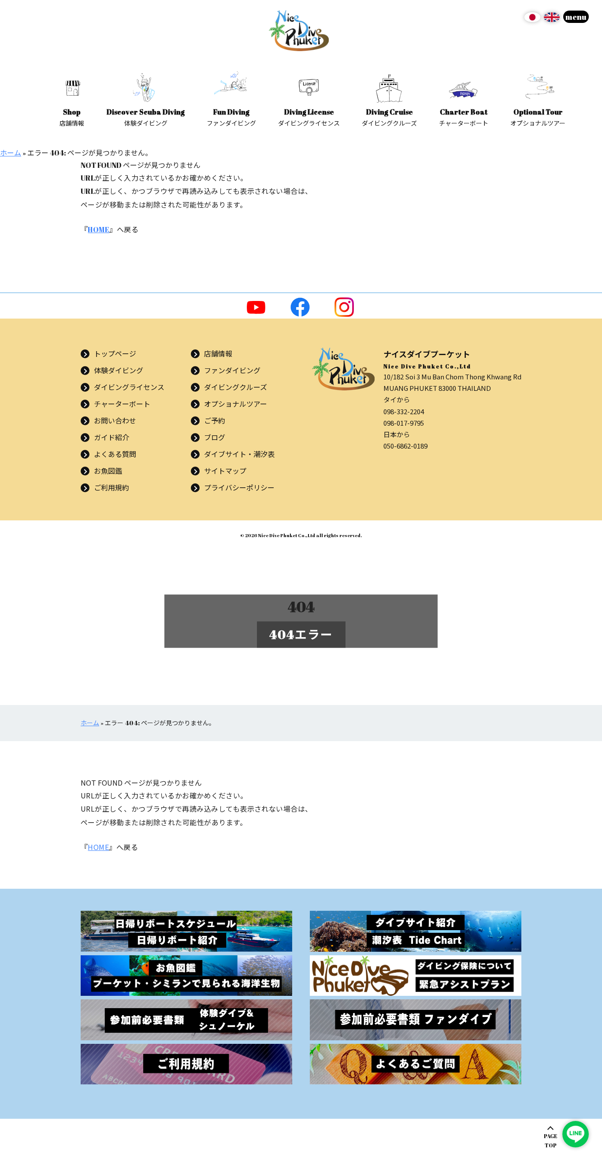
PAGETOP (550, 1140)
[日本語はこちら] (532, 20)
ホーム (10, 153)
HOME (98, 229)
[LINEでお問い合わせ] (575, 1134)
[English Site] (552, 20)
